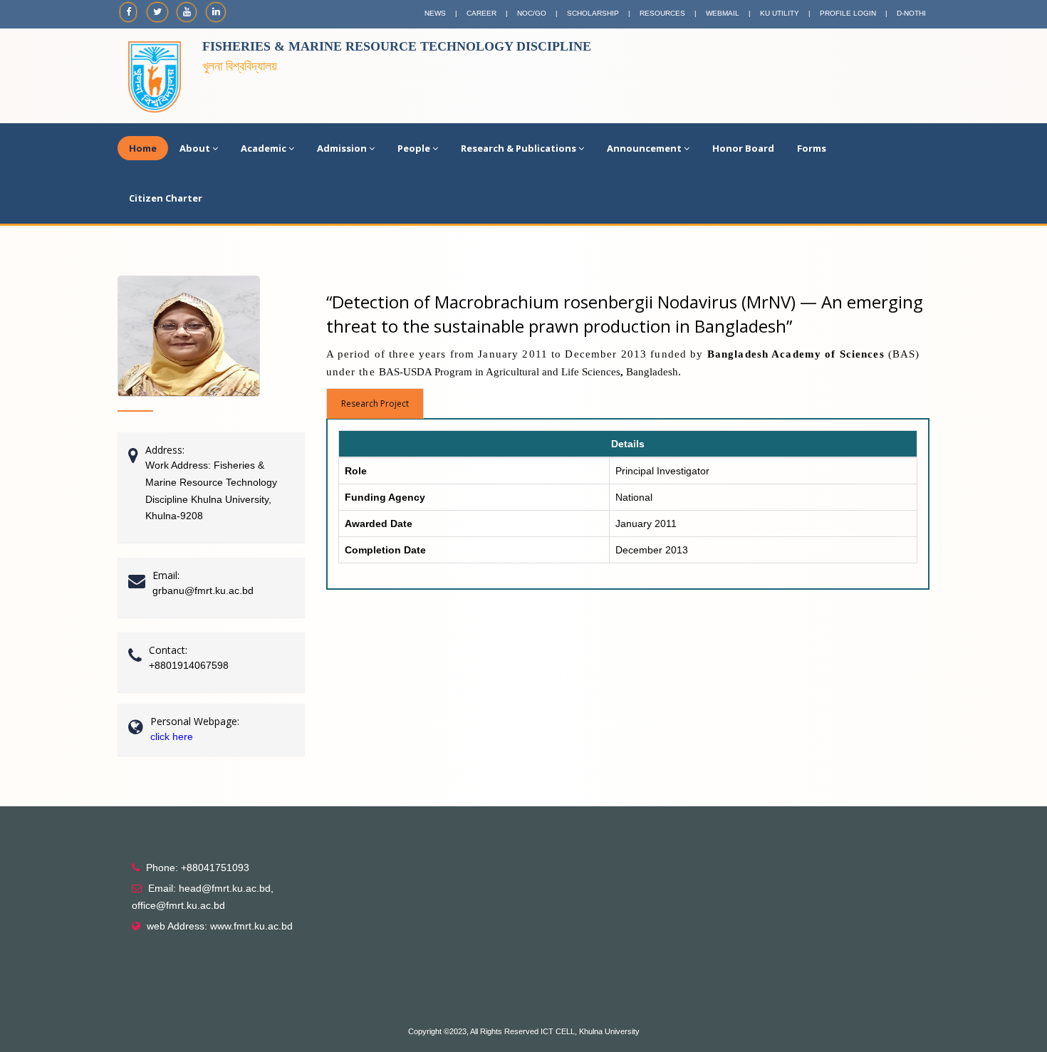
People (413, 148)
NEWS (435, 13)
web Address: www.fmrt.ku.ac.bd (220, 926)
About (194, 148)
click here (171, 736)
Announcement (644, 148)
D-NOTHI (911, 13)
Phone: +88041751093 (197, 867)
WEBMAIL (722, 13)
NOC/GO (531, 13)
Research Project (375, 403)
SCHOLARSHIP (593, 13)
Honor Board (743, 148)
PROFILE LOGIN (848, 13)
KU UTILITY (779, 13)
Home (143, 148)
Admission (342, 148)
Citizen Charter (165, 198)
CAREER (481, 13)
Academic (263, 148)
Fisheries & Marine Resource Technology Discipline (396, 46)
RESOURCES (662, 13)
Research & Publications (518, 148)
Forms (811, 148)
